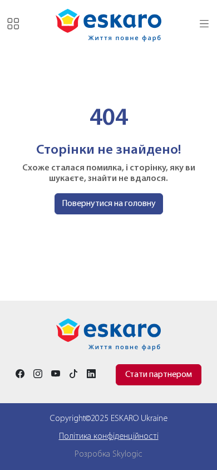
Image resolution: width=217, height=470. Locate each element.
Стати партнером (158, 374)
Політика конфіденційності (109, 436)
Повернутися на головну (109, 203)
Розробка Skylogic (108, 454)
